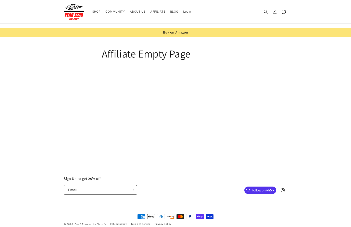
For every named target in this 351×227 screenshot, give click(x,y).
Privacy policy (163, 224)
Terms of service (141, 224)
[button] (265, 11)
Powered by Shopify (94, 224)
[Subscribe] (132, 190)
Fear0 (78, 224)
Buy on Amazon (175, 32)
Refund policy (118, 224)
